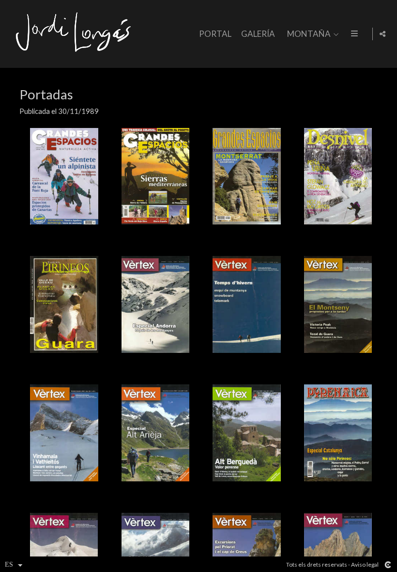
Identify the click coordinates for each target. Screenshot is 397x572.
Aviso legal (365, 564)
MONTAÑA (309, 34)
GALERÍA (258, 34)
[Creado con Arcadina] (387, 564)
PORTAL (215, 34)
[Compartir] (382, 34)
